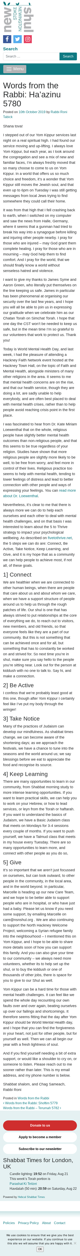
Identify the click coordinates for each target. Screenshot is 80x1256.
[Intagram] (28, 39)
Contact (59, 1223)
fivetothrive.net (60, 538)
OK (40, 1249)
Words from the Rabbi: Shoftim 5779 (31, 1103)
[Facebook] (7, 39)
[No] (75, 1243)
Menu (18, 69)
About (46, 1223)
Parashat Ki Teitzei (23, 1183)
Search (10, 48)
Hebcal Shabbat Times (31, 1197)
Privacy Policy (28, 1223)
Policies (9, 1223)
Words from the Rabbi (33, 1098)
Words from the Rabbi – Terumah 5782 (31, 1108)
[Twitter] (17, 39)
